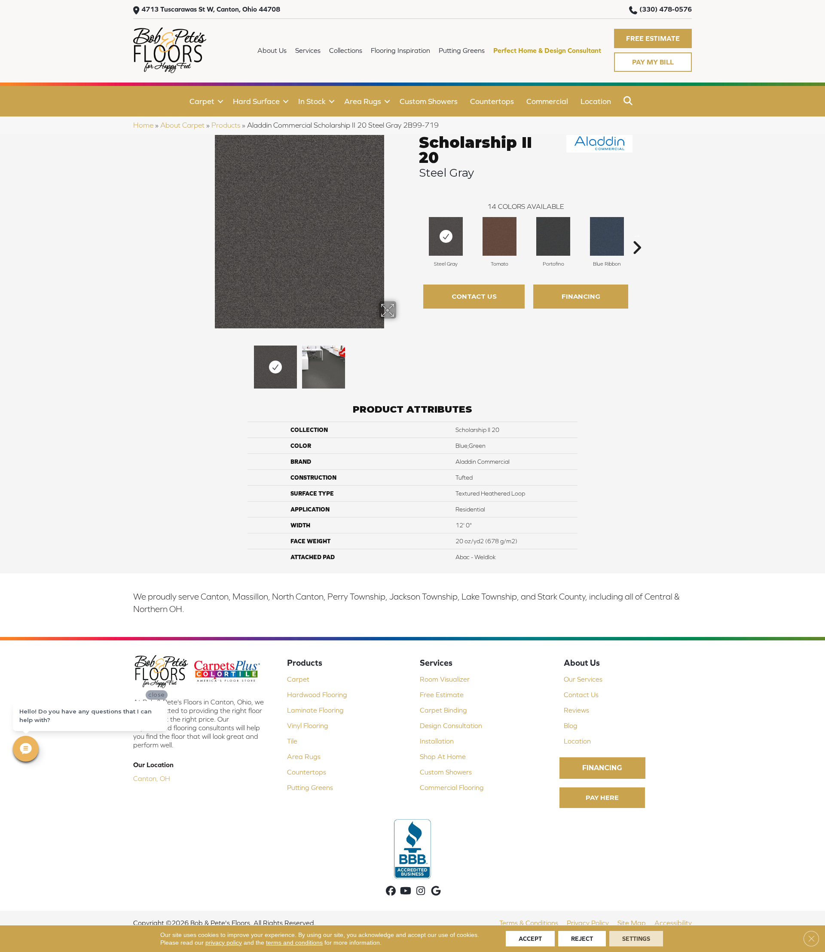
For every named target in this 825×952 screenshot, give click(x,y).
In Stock (312, 101)
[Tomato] (499, 236)
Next (401, 362)
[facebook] (391, 891)
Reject (582, 938)
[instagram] (421, 891)
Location (596, 101)
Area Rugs (362, 101)
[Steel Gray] (446, 236)
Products (225, 125)
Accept (530, 938)
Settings (636, 938)
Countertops (492, 101)
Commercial (547, 101)
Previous (196, 362)
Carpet (201, 101)
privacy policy (223, 942)
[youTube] (406, 891)
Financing (581, 296)
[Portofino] (553, 236)
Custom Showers (429, 101)
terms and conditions (294, 942)
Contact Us (474, 296)
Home (143, 125)
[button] (653, 38)
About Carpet (182, 125)
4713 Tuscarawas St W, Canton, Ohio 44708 (210, 9)
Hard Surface (256, 101)
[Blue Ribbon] (607, 236)
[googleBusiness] (436, 891)
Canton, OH (151, 778)
